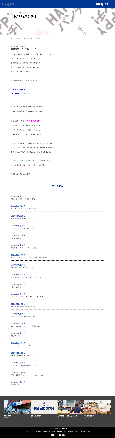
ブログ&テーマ (27, 38)
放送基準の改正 (46, 431)
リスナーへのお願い (68, 431)
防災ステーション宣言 (57, 431)
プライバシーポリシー (29, 431)
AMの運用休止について (86, 431)
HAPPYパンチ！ (19, 38)
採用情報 (77, 431)
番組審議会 (38, 431)
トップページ (12, 38)
